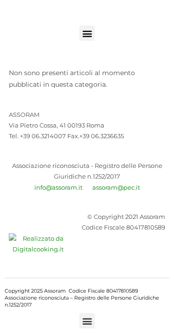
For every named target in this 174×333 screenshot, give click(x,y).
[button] (87, 33)
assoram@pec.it (116, 187)
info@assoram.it (58, 187)
